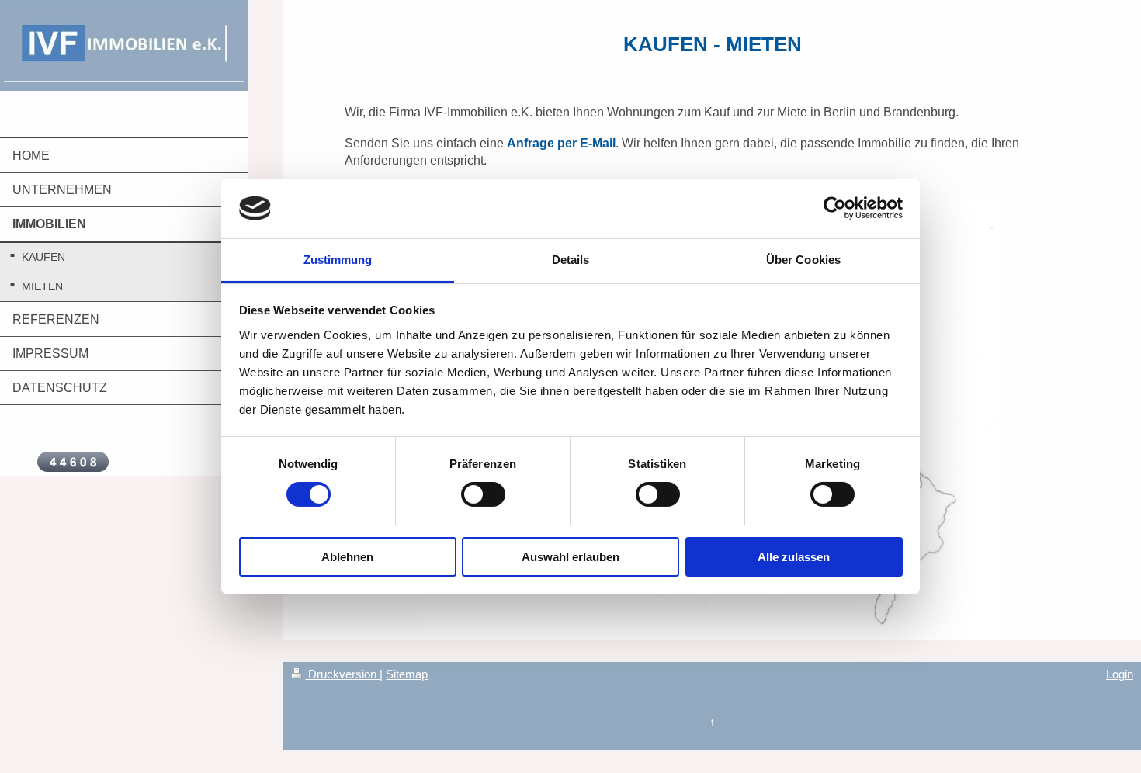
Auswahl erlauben (570, 556)
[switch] (483, 494)
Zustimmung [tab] (338, 259)
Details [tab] (571, 259)
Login (1119, 674)
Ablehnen (347, 556)
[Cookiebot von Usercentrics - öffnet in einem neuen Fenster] (835, 208)
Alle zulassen (794, 556)
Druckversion (342, 674)
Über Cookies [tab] (803, 259)
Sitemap (407, 674)
